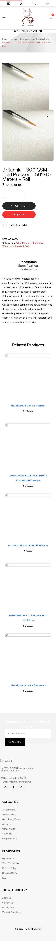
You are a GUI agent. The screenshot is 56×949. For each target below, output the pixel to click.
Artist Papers (23, 243)
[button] (50, 16)
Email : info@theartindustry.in (17, 782)
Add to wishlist (19, 225)
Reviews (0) (28, 269)
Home (4, 39)
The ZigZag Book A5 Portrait (28, 405)
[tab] (28, 262)
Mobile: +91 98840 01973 (13, 778)
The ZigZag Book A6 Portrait (28, 685)
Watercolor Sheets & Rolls (37, 39)
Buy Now (19, 214)
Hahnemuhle (16, 39)
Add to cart (21, 206)
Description (28, 262)
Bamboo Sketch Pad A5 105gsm (28, 545)
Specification (28, 265)
